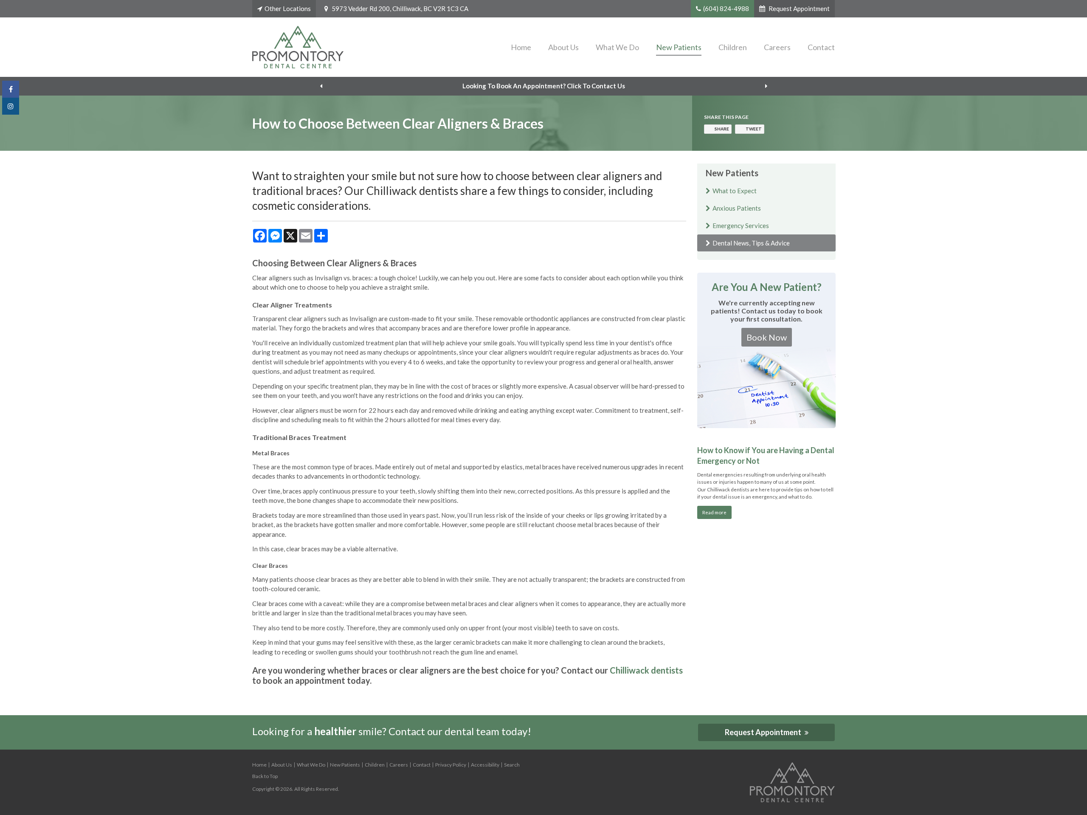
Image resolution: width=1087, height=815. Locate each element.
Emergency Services (740, 225)
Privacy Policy (450, 764)
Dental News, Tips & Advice (751, 243)
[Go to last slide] (321, 86)
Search (512, 764)
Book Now (766, 337)
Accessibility (485, 764)
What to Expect (734, 191)
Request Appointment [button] (798, 8)
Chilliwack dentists (646, 670)
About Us (563, 47)
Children (732, 47)
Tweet (754, 128)
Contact (821, 47)
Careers (777, 47)
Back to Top (265, 776)
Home (521, 47)
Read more (714, 512)
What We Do (617, 47)
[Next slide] (766, 86)
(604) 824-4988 (726, 8)
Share (722, 128)
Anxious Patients (736, 208)
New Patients (678, 47)
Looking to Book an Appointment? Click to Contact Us (543, 86)
